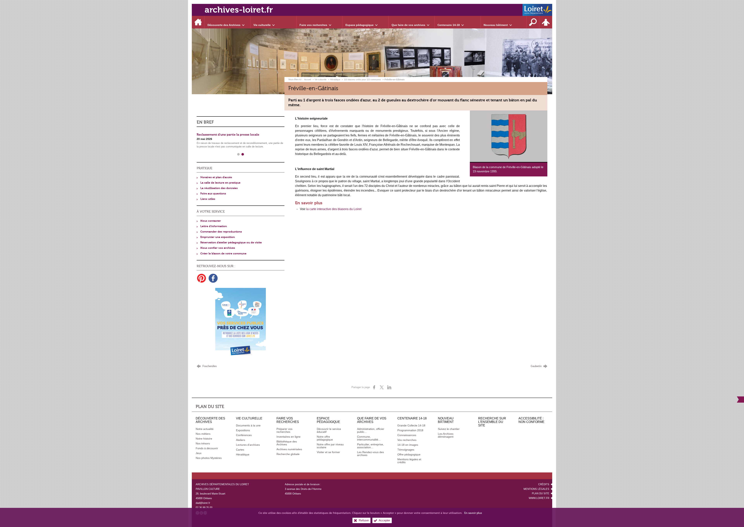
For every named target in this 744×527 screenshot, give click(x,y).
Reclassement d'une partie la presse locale (228, 134)
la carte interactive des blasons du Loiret (333, 209)
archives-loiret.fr (239, 10)
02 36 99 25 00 (204, 507)
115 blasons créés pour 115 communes (362, 79)
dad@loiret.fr (203, 502)
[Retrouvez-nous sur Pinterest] (201, 278)
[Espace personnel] (545, 22)
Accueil (308, 79)
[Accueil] (198, 22)
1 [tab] (238, 154)
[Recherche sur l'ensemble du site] (533, 22)
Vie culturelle (320, 79)
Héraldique (335, 79)
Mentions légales (536, 489)
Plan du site (540, 493)
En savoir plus (473, 513)
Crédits (543, 484)
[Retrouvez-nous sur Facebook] (213, 278)
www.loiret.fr (539, 498)
